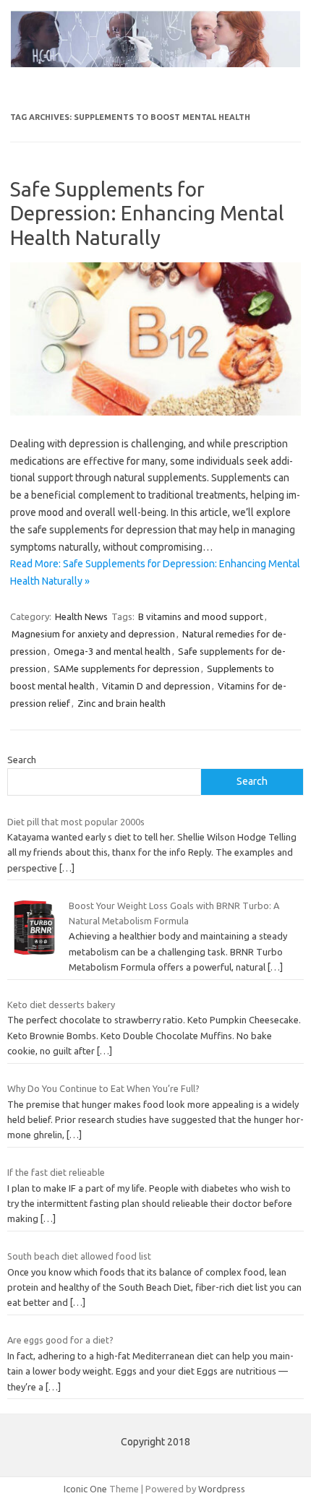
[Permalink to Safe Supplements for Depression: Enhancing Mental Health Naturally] (155, 412)
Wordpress (221, 1489)
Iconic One (85, 1489)
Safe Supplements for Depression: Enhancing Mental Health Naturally (147, 213)
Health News (81, 616)
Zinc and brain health (121, 703)
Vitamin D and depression (156, 686)
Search (21, 759)
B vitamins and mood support (200, 616)
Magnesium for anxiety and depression (93, 634)
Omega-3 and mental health (112, 651)
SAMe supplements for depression (127, 668)
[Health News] (155, 63)
